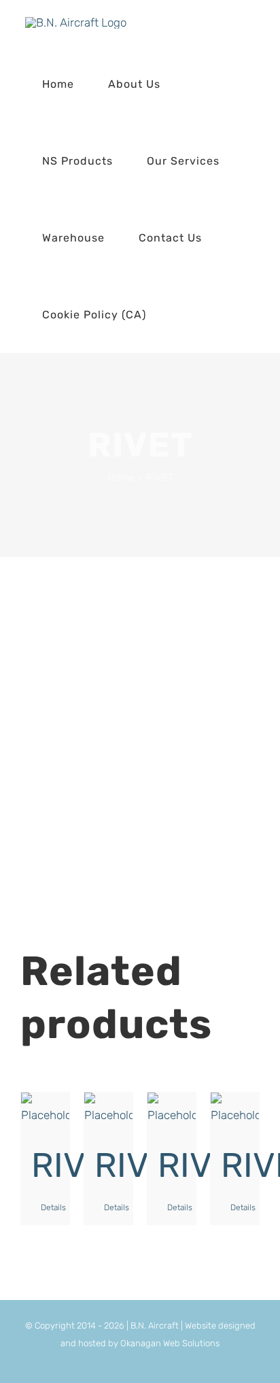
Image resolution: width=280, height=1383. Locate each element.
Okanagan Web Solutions (170, 1343)
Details (50, 1207)
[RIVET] (45, 1110)
